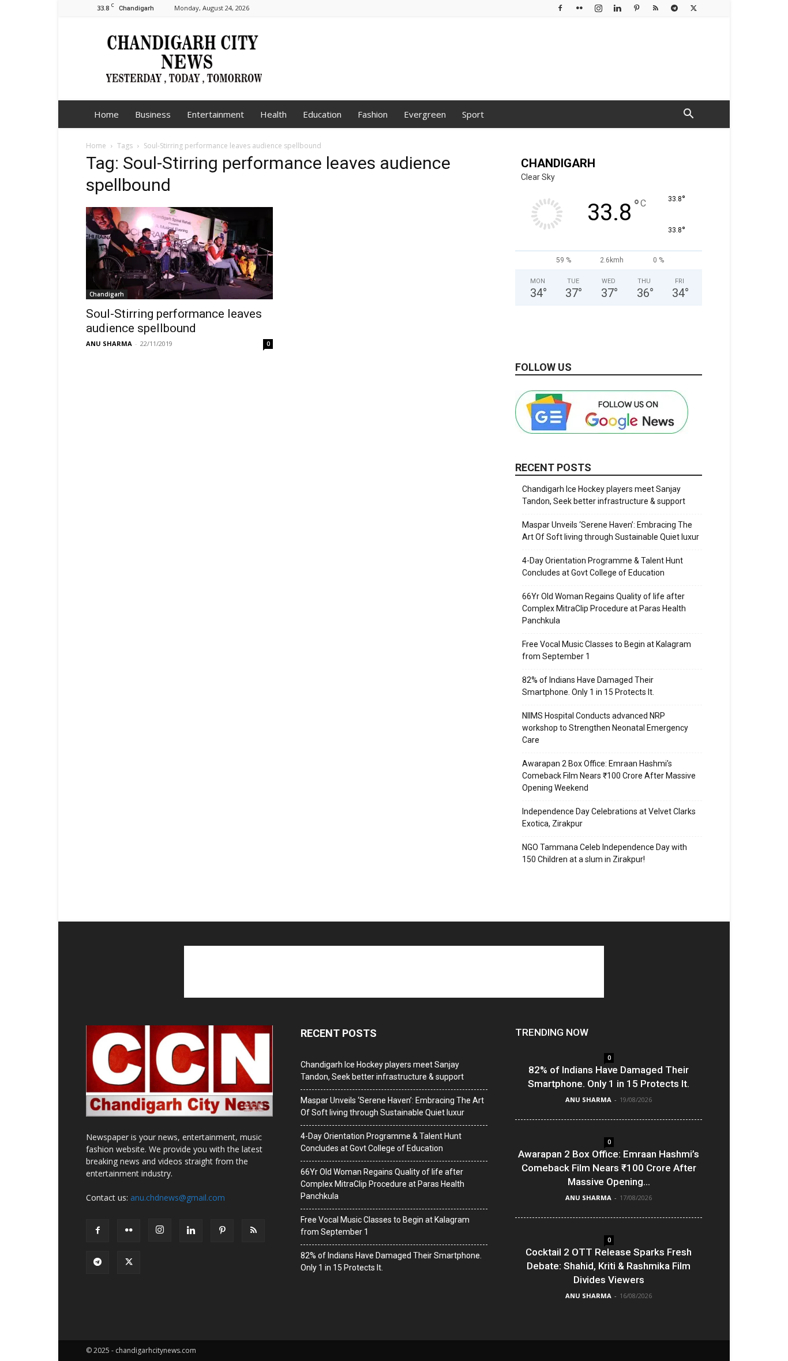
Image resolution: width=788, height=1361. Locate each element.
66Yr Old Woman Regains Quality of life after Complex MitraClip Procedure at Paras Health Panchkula (604, 608)
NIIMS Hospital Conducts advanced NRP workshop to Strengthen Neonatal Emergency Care (605, 728)
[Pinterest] (636, 8)
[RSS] (655, 8)
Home (106, 114)
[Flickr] (579, 8)
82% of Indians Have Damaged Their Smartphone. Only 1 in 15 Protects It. (588, 686)
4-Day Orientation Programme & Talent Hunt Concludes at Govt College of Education (602, 566)
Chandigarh (106, 294)
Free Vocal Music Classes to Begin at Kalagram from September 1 (606, 650)
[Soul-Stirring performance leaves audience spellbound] (179, 253)
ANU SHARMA (109, 343)
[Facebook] (560, 8)
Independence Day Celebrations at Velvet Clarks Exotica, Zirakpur (609, 817)
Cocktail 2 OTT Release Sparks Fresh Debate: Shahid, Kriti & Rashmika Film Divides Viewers (609, 1265)
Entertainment (215, 114)
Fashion (373, 114)
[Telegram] (674, 8)
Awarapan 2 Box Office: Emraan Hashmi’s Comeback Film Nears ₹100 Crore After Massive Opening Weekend (609, 775)
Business (153, 114)
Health (273, 114)
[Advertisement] (492, 58)
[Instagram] (598, 8)
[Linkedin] (617, 8)
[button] (688, 115)
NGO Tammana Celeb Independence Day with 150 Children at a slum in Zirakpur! (604, 853)
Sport (473, 114)
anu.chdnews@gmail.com (177, 1197)
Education (322, 114)
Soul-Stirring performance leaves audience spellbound (174, 321)
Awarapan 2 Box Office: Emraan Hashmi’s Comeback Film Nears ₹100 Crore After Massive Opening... (608, 1167)
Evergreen (425, 114)
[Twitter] (693, 8)
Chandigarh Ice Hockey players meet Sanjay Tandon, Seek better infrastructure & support (603, 495)
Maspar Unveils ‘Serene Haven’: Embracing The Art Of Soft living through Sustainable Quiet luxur (610, 531)
